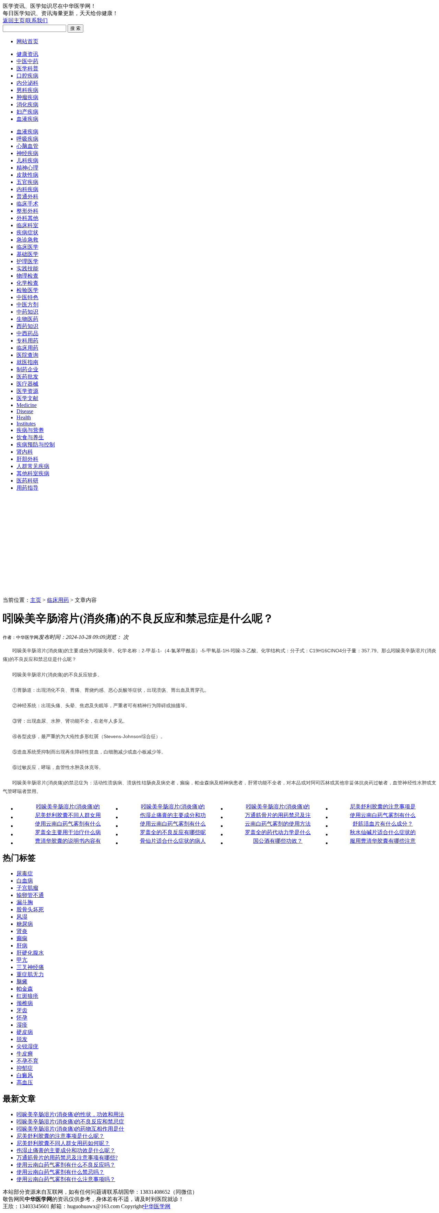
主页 (35, 600)
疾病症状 (27, 232)
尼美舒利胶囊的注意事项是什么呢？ (60, 1136)
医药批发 (27, 377)
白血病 (24, 881)
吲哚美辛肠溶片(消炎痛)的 (68, 806)
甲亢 (21, 960)
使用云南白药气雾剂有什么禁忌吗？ (60, 1172)
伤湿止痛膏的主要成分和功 (173, 815)
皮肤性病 (27, 175)
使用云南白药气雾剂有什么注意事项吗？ (65, 1179)
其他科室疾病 (32, 473)
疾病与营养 (30, 430)
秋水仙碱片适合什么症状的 (383, 832)
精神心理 (27, 168)
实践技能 (27, 268)
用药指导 (27, 488)
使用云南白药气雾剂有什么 (383, 815)
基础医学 (27, 254)
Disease (24, 411)
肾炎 (21, 931)
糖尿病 (24, 924)
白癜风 (24, 1075)
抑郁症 (24, 1068)
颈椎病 (24, 1003)
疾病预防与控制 (35, 444)
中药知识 (27, 312)
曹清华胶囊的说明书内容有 (68, 841)
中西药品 (27, 333)
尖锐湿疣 (27, 1046)
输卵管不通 (30, 895)
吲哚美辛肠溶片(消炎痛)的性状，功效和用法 (70, 1114)
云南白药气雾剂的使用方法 (278, 824)
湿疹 (21, 1025)
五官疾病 (27, 182)
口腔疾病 (27, 76)
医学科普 (27, 68)
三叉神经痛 (30, 967)
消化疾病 (27, 104)
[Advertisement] (219, 545)
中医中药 (27, 61)
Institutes (26, 424)
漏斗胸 (24, 902)
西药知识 (27, 326)
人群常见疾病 (32, 466)
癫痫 (21, 938)
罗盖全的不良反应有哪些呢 (173, 832)
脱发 (21, 1039)
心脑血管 (27, 146)
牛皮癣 (24, 1054)
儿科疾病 (27, 160)
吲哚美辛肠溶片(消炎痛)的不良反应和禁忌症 (70, 1121)
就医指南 (27, 362)
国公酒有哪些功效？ (277, 841)
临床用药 (27, 348)
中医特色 (27, 297)
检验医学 (27, 290)
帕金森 (24, 989)
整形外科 (27, 211)
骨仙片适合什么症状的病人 (173, 841)
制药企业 (27, 369)
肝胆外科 (27, 459)
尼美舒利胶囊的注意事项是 (383, 806)
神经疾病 (27, 153)
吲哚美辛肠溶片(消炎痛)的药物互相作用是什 (70, 1129)
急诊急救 (27, 240)
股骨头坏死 (30, 909)
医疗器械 (27, 384)
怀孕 (21, 1017)
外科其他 (27, 218)
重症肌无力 (30, 974)
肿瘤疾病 (27, 97)
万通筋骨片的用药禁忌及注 (278, 815)
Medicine (26, 405)
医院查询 (27, 355)
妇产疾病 (27, 112)
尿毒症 (24, 873)
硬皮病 (24, 1032)
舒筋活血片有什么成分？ (383, 824)
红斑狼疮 (27, 996)
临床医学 (27, 247)
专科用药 (27, 340)
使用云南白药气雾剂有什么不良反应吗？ (65, 1165)
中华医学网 (156, 1206)
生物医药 (27, 319)
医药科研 (27, 480)
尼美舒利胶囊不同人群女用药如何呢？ (63, 1143)
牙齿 (21, 1010)
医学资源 (27, 391)
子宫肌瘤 (27, 888)
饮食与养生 (30, 437)
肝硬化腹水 (30, 953)
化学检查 (27, 283)
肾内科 (24, 452)
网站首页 (27, 41)
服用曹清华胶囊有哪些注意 (383, 841)
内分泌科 (27, 83)
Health (23, 417)
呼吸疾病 (27, 139)
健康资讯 (27, 54)
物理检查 (27, 276)
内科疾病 (27, 189)
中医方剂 (27, 304)
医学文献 (27, 398)
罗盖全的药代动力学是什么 (278, 832)
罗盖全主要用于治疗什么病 (68, 832)
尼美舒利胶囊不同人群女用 (68, 815)
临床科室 (27, 225)
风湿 (21, 917)
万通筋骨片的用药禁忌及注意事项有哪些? (67, 1157)
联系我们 (37, 20)
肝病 (21, 945)
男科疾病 (27, 90)
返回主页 (14, 20)
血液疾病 (27, 119)
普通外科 (27, 196)
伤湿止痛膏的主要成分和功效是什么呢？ (65, 1150)
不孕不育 (27, 1061)
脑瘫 (21, 981)
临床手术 (27, 204)
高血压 (24, 1082)
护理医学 (27, 261)
